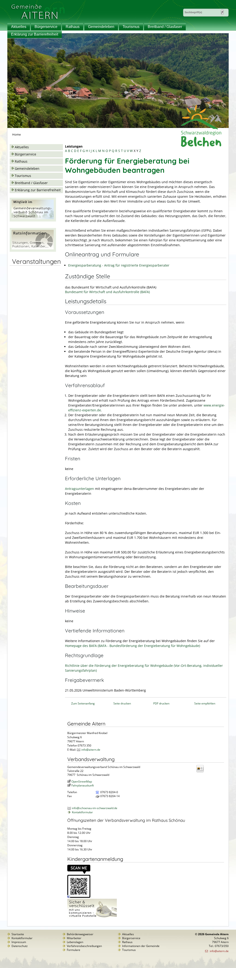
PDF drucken (161, 703)
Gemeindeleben (101, 27)
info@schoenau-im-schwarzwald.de (94, 808)
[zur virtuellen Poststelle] (92, 917)
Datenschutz (20, 946)
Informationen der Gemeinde (140, 946)
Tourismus (131, 27)
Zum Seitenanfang (83, 703)
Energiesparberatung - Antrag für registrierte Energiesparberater (118, 265)
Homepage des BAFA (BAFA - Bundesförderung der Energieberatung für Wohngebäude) (132, 645)
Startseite (18, 934)
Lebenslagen (75, 942)
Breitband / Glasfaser (165, 27)
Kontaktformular (82, 812)
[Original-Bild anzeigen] (78, 897)
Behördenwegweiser (80, 934)
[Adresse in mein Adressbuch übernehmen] (201, 772)
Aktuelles (18, 27)
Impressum (19, 942)
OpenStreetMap (81, 781)
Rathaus (73, 27)
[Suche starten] (222, 12)
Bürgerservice (46, 27)
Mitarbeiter (74, 938)
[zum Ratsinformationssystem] (33, 250)
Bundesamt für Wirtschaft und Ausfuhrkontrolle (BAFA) (107, 292)
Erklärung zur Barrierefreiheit (34, 34)
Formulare (73, 950)
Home (16, 135)
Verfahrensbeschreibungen (84, 946)
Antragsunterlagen (80, 488)
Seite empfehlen (204, 703)
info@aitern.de (90, 750)
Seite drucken (122, 703)
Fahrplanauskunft (82, 785)
